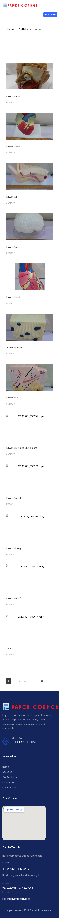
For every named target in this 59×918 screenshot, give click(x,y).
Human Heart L (14, 297)
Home (10, 29)
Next (36, 681)
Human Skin (12, 397)
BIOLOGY (10, 102)
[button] (50, 14)
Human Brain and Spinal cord (21, 447)
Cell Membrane (14, 347)
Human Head (13, 96)
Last (43, 681)
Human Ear (11, 196)
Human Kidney (13, 548)
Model (9, 648)
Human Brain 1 (13, 498)
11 (30, 681)
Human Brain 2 (13, 598)
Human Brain (13, 247)
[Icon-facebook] (3, 793)
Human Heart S (14, 146)
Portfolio (23, 29)
